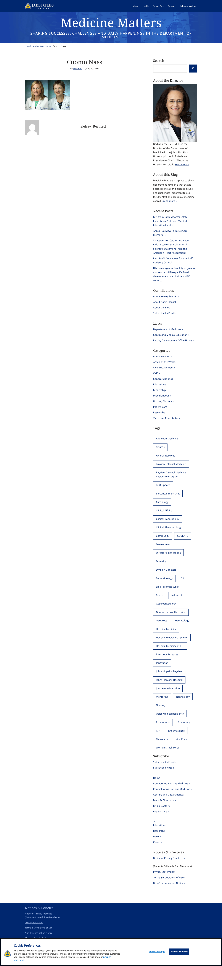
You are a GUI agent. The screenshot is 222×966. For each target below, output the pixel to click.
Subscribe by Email (164, 313)
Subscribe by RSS (163, 767)
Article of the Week (164, 362)
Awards (160, 447)
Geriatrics (161, 620)
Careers (157, 842)
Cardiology (162, 502)
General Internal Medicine (171, 612)
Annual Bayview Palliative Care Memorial (170, 233)
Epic (182, 578)
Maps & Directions (163, 800)
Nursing (160, 705)
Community (162, 535)
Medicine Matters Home (38, 46)
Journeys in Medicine (168, 688)
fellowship (177, 595)
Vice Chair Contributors (166, 418)
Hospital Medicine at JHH (170, 646)
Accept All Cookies (179, 951)
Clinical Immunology (167, 519)
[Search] (193, 69)
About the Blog (161, 307)
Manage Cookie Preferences (39, 938)
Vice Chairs (182, 739)
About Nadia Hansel (164, 302)
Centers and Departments (168, 794)
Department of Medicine (167, 329)
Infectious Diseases (167, 654)
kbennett (77, 68)
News (156, 836)
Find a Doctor (161, 806)
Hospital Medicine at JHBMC (172, 637)
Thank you (162, 739)
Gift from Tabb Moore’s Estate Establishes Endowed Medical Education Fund (170, 221)
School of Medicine (188, 6)
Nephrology (183, 696)
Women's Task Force (167, 747)
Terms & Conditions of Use (168, 877)
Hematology (182, 620)
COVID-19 (182, 535)
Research (172, 6)
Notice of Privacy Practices (168, 858)
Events (160, 595)
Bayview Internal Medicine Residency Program (171, 474)
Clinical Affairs (164, 510)
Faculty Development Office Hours (172, 340)
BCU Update (163, 485)
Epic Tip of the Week (167, 586)
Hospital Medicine (166, 629)
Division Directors (166, 569)
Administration (161, 356)
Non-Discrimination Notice (168, 883)
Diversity (161, 561)
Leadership (159, 390)
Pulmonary (183, 722)
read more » (182, 164)
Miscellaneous (161, 395)
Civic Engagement (163, 367)
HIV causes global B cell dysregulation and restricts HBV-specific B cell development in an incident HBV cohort (174, 274)
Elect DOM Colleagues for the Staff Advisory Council (173, 260)
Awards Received (165, 455)
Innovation (162, 663)
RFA (158, 730)
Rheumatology (176, 730)
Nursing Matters (162, 401)
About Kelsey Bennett (165, 296)
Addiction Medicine (167, 438)
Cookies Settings (157, 951)
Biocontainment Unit (168, 493)
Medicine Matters (111, 22)
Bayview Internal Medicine (171, 464)
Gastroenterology (166, 603)
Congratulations (162, 378)
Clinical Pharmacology (168, 527)
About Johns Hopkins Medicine (170, 783)
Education (159, 384)
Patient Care (158, 6)
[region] (111, 952)
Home (156, 778)
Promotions (163, 722)
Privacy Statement (163, 871)
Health (146, 6)
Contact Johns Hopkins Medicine (171, 789)
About (135, 6)
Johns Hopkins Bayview (169, 671)
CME (155, 373)
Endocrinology (164, 578)
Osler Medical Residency (170, 713)
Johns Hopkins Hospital (169, 680)
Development (163, 544)
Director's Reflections (168, 552)
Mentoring (162, 696)
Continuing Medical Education (170, 334)
